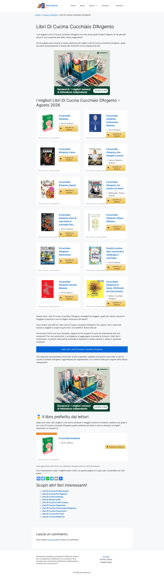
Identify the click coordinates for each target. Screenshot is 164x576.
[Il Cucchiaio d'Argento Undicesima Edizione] (95, 123)
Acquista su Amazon (69, 128)
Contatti (106, 556)
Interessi (119, 6)
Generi (92, 6)
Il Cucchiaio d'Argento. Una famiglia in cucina (114, 152)
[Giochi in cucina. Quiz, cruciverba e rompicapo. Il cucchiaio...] (95, 255)
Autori (82, 6)
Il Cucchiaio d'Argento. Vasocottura (65, 251)
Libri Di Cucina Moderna (53, 517)
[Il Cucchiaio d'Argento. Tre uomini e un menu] (95, 189)
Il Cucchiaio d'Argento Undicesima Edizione (112, 120)
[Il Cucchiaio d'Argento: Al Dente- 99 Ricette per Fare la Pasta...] (95, 289)
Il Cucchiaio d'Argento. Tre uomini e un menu (114, 185)
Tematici (105, 6)
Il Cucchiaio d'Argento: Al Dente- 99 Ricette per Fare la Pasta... (115, 286)
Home (73, 6)
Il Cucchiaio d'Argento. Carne (67, 150)
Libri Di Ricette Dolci (51, 500)
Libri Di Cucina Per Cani (53, 514)
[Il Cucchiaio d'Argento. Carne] (48, 156)
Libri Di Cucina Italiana (52, 497)
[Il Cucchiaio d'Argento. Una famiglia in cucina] (95, 156)
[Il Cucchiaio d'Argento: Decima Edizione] (48, 289)
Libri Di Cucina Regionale (53, 505)
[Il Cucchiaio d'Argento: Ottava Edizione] (95, 222)
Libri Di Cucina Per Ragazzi (54, 494)
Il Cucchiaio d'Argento (64, 117)
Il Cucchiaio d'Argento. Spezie (67, 183)
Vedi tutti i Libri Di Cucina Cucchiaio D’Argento (82, 349)
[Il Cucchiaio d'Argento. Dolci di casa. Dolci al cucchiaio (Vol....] (48, 222)
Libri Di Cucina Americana (54, 511)
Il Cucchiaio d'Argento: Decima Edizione (68, 284)
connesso (51, 540)
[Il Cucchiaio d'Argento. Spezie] (48, 189)
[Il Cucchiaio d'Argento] (48, 123)
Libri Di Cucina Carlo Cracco (55, 502)
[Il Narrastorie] (47, 5)
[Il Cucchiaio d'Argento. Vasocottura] (48, 255)
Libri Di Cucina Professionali (55, 491)
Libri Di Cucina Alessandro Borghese (59, 508)
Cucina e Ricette (50, 15)
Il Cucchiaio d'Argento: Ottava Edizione (114, 218)
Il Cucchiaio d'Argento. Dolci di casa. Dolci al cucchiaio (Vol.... (67, 220)
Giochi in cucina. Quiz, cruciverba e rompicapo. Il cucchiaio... (115, 253)
